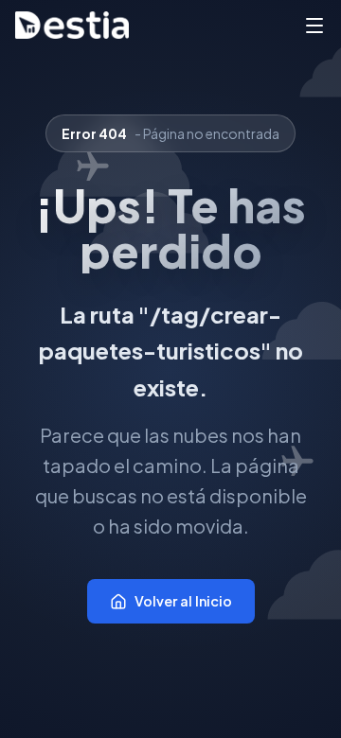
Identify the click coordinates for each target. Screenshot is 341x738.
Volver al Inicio (183, 600)
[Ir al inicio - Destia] (72, 25)
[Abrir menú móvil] (314, 25)
